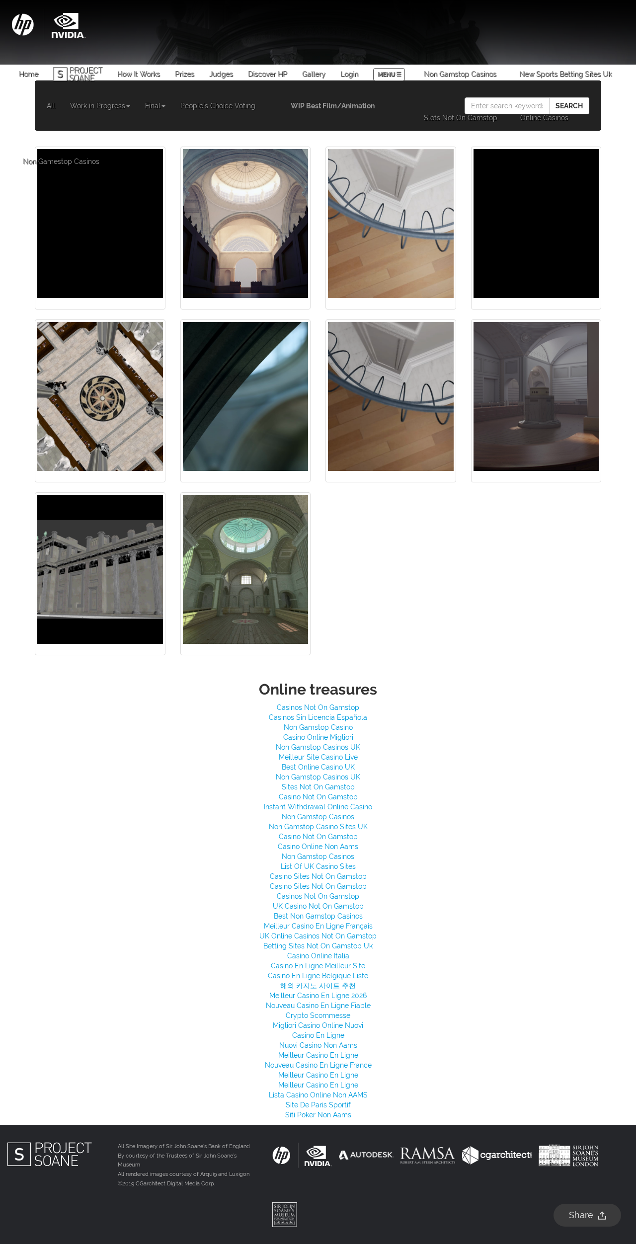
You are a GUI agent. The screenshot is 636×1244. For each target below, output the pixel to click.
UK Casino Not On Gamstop (318, 906)
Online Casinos (544, 118)
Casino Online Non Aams (318, 847)
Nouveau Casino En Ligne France (318, 1065)
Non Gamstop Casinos (460, 74)
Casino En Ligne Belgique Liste (318, 976)
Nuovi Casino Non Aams (318, 1045)
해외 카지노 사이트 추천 (318, 986)
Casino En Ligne (318, 1035)
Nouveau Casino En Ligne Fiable (318, 1006)
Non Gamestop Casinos (61, 161)
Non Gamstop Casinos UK (318, 747)
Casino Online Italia (318, 956)
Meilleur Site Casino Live (318, 757)
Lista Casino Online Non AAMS (318, 1095)
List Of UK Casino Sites (318, 866)
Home (28, 74)
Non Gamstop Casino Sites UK (318, 827)
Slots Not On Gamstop (460, 118)
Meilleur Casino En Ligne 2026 (318, 996)
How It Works (138, 74)
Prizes (184, 74)
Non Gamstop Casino (318, 727)
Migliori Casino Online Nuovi (318, 1025)
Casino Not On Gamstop (318, 797)
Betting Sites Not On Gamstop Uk (318, 946)
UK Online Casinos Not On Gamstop (318, 936)
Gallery (313, 74)
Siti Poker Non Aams (318, 1115)
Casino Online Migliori (318, 737)
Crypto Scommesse (318, 1015)
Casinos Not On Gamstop (318, 707)
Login (349, 74)
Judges (221, 74)
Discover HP (267, 74)
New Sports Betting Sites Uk (565, 74)
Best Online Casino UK (318, 767)
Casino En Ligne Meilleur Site (318, 966)
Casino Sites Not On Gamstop (318, 876)
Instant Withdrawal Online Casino (318, 807)
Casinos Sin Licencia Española (318, 717)
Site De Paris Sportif (318, 1105)
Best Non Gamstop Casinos (318, 916)
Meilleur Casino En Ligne (318, 1055)
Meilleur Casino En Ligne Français (318, 926)
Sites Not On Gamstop (318, 787)
